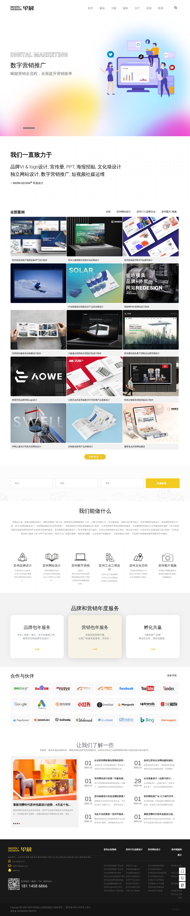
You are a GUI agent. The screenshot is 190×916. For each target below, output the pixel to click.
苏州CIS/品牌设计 (134, 849)
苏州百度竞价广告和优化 (113, 891)
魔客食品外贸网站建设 (134, 446)
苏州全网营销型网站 (156, 866)
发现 (149, 8)
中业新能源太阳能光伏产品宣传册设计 (85, 307)
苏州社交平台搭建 (155, 891)
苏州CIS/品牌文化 (146, 211)
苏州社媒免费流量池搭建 (113, 880)
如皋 (69, 857)
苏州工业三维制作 (133, 891)
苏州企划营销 (110, 849)
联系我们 (176, 909)
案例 (102, 8)
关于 (137, 8)
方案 (113, 8)
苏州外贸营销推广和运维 (113, 866)
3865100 (16, 871)
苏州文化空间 (138, 565)
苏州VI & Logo (131, 866)
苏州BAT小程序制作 (156, 880)
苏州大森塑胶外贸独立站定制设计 (83, 260)
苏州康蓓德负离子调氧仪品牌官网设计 (142, 353)
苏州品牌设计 (23, 565)
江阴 (49, 857)
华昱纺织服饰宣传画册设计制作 (26, 353)
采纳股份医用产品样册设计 (80, 446)
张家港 (44, 857)
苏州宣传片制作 (176, 867)
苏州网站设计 (124, 211)
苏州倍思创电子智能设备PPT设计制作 (29, 260)
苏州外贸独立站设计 (156, 876)
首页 (90, 8)
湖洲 (81, 857)
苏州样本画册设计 (133, 869)
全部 (108, 211)
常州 (35, 857)
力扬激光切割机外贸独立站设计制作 (84, 353)
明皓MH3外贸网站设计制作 (136, 307)
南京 (77, 857)
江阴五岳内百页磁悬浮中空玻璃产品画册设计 (89, 400)
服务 (125, 8)
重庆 (89, 857)
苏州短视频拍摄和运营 (113, 883)
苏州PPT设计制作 (133, 880)
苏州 (23, 857)
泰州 (39, 857)
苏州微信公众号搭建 (156, 883)
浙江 (73, 857)
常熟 (61, 857)
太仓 (53, 857)
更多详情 (172, 675)
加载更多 (94, 456)
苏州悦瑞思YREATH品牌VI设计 (138, 260)
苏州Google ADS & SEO (113, 887)
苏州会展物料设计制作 (113, 873)
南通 (27, 857)
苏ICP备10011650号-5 (75, 907)
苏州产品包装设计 (133, 876)
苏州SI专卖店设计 (133, 883)
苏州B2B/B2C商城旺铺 (157, 873)
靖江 (65, 857)
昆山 (57, 857)
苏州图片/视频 (169, 211)
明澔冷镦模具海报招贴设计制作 (138, 400)
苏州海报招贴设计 (133, 873)
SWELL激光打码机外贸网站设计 (26, 446)
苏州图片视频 (167, 565)
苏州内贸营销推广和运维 (113, 869)
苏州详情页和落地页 (156, 887)
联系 (160, 8)
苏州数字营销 (81, 565)
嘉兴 (85, 857)
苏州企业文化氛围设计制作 (114, 876)
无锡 (31, 857)
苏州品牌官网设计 (155, 869)
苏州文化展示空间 (133, 887)
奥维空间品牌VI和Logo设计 (24, 400)
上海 (19, 857)
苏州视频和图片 (176, 852)
